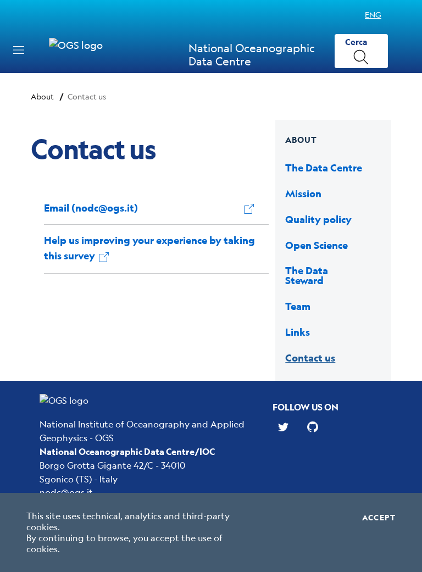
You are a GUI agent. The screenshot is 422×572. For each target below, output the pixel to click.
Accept (379, 517)
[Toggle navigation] (18, 50)
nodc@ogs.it (66, 492)
